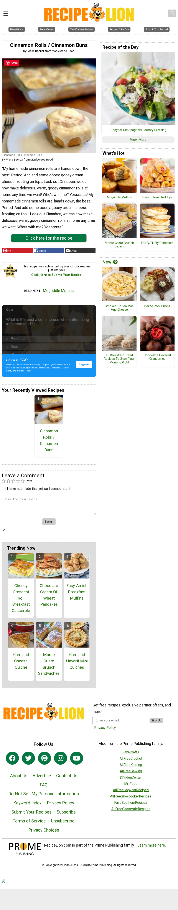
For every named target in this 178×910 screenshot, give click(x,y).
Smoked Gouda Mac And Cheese (119, 308)
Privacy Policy (60, 803)
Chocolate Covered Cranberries (157, 357)
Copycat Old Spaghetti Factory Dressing (138, 130)
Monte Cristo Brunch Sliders (119, 245)
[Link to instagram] (60, 758)
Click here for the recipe (48, 238)
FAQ (44, 784)
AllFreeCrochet (131, 758)
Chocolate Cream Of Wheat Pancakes (49, 595)
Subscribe (66, 812)
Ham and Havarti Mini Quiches (77, 661)
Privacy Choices (43, 830)
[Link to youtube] (76, 758)
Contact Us (66, 775)
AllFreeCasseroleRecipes (130, 809)
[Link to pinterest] (44, 758)
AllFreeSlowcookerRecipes (131, 796)
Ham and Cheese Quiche (21, 661)
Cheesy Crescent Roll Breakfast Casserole (21, 598)
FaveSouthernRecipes (131, 803)
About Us (18, 775)
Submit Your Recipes (31, 812)
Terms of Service (29, 821)
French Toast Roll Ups (157, 197)
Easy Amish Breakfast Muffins (76, 592)
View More (138, 140)
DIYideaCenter (131, 777)
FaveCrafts (130, 752)
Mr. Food (130, 784)
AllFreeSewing (131, 771)
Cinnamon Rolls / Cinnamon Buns (49, 440)
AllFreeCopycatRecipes (131, 790)
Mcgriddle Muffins (58, 290)
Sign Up (156, 720)
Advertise (42, 775)
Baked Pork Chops (157, 306)
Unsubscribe (62, 821)
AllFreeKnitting (131, 765)
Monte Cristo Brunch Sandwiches (49, 664)
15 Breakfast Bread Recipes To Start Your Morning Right (119, 359)
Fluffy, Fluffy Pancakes (157, 243)
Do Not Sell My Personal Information (43, 793)
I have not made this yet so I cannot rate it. (39, 489)
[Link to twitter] (28, 758)
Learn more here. (151, 845)
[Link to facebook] (12, 758)
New (106, 262)
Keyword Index (27, 803)
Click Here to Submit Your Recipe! (56, 275)
